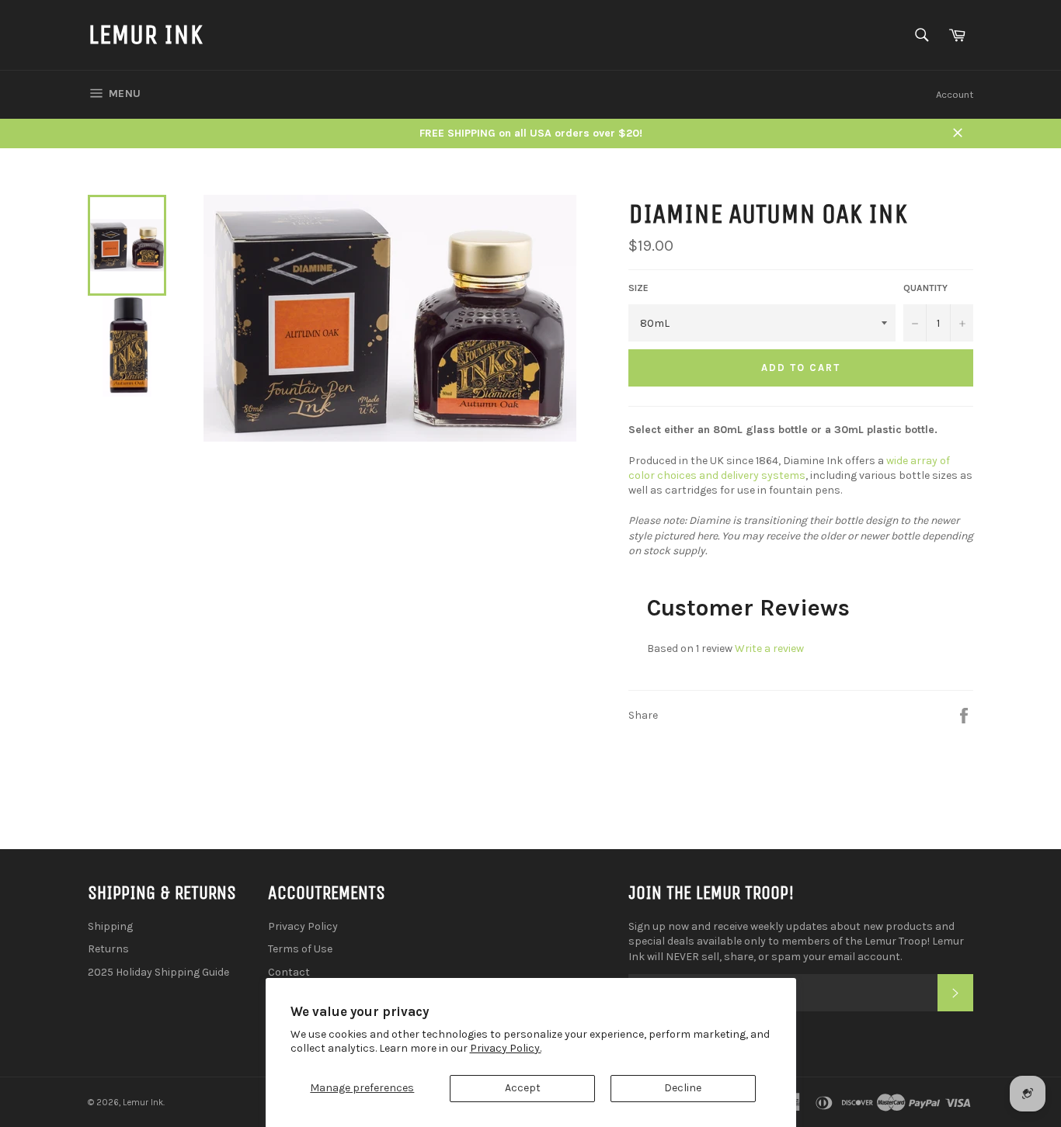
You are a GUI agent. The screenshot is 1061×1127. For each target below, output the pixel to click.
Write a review (769, 648)
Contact (289, 972)
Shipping (110, 926)
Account (954, 94)
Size (638, 288)
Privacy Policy (303, 926)
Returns (108, 948)
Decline (682, 1087)
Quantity (925, 288)
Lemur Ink (145, 34)
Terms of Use (300, 948)
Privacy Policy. (505, 1048)
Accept (523, 1087)
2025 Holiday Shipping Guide (158, 972)
